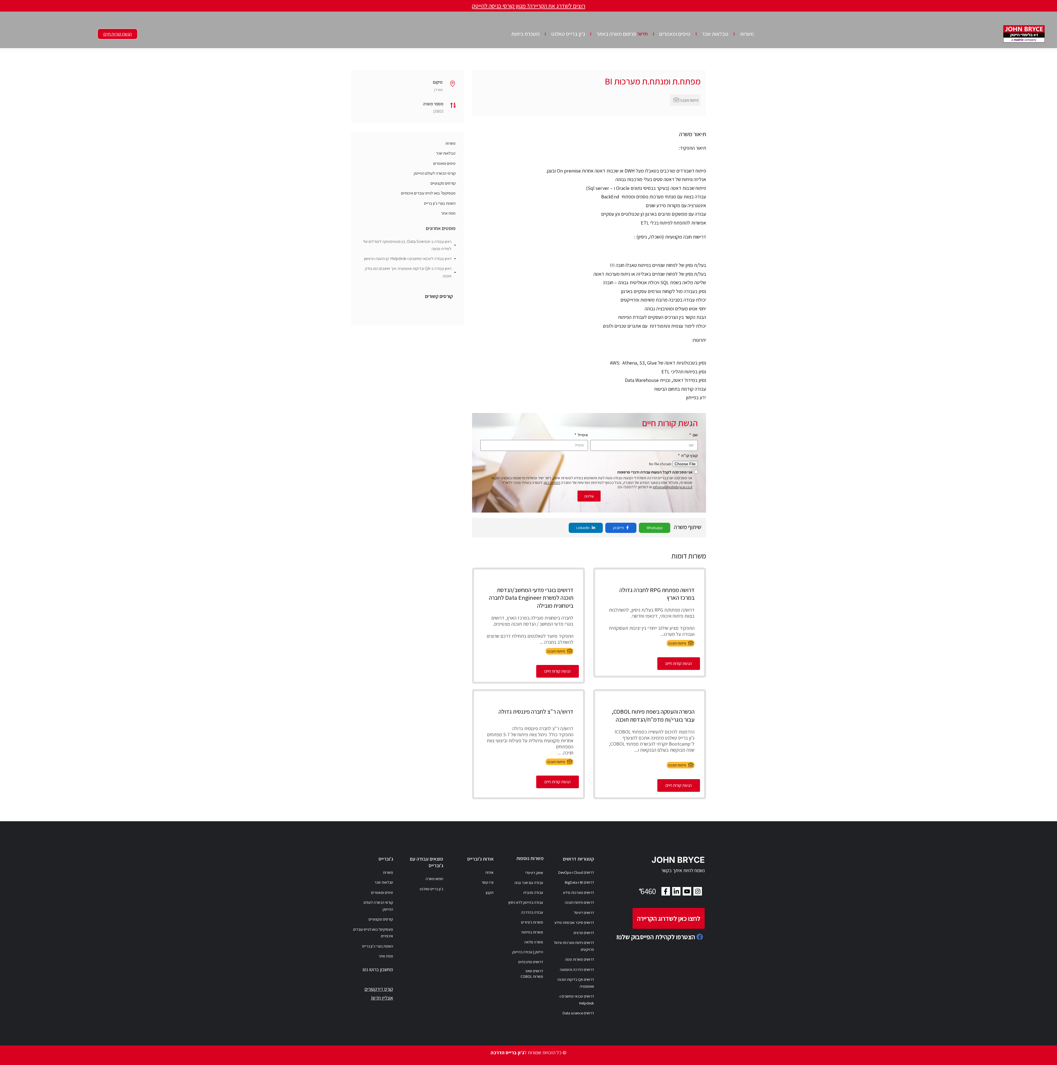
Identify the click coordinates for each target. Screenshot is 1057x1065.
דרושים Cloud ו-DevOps (576, 872)
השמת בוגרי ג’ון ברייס (440, 203)
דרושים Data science (578, 1013)
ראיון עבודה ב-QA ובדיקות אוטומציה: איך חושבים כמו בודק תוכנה (408, 272)
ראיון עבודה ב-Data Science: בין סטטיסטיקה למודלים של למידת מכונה (407, 245)
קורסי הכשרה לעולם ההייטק (435, 173)
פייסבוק (619, 527)
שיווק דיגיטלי (534, 872)
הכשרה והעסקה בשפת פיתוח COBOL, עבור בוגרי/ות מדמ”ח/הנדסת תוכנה (653, 715)
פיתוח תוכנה (689, 100)
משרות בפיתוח (532, 932)
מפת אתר (448, 213)
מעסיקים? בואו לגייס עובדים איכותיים (428, 193)
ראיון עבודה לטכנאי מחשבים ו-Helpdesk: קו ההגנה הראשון (407, 258)
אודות (489, 872)
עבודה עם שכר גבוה (528, 882)
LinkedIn (583, 527)
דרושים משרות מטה (579, 959)
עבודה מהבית (533, 892)
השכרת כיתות (525, 33)
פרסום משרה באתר (622, 33)
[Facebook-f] (665, 891)
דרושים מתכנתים (530, 961)
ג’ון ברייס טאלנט (568, 33)
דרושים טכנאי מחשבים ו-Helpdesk (576, 1000)
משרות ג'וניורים (532, 922)
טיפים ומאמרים (674, 33)
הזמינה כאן (552, 482)
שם (695, 434)
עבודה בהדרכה (532, 912)
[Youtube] (687, 891)
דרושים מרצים (584, 932)
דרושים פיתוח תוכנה (579, 902)
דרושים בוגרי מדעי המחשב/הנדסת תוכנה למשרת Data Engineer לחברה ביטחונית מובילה (531, 597)
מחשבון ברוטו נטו (378, 969)
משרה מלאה (533, 942)
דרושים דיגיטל (584, 912)
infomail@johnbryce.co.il (672, 486)
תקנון (490, 892)
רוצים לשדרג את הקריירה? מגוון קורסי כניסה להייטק (528, 6)
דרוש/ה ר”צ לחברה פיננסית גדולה (535, 711)
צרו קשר (487, 882)
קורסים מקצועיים (443, 183)
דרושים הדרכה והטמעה (577, 969)
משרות (747, 33)
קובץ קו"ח (689, 455)
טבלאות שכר (715, 33)
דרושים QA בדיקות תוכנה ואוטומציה (575, 983)
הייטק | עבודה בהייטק (527, 951)
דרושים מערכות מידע (578, 892)
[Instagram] (697, 891)
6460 (646, 891)
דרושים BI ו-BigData (579, 882)
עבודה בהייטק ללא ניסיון (525, 902)
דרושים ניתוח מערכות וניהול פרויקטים (574, 946)
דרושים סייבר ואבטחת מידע (574, 922)
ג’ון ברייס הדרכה (507, 1052)
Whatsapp (655, 527)
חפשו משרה (434, 878)
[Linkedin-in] (676, 891)
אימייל (582, 434)
